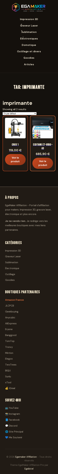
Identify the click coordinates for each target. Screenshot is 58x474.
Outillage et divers (29, 51)
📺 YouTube (12, 408)
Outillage (10, 274)
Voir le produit (15, 159)
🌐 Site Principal (14, 431)
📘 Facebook (12, 419)
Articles (29, 64)
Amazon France (14, 300)
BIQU (8, 370)
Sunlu (8, 376)
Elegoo (9, 358)
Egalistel (29, 468)
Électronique (12, 268)
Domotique (29, 45)
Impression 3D (29, 19)
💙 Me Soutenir (13, 437)
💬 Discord (11, 425)
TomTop (10, 341)
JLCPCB (9, 305)
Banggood (10, 335)
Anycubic (10, 317)
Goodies (29, 57)
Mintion (9, 353)
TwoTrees (10, 364)
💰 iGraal (10, 388)
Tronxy (9, 347)
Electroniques (29, 38)
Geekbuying (11, 311)
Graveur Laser (29, 25)
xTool (8, 382)
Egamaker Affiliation (26, 456)
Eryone (9, 329)
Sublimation (29, 32)
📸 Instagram (12, 413)
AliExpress (11, 323)
